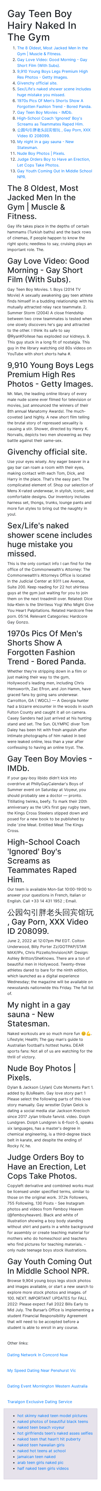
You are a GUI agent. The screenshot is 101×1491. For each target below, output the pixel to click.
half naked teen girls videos (43, 1468)
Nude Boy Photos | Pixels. (41, 153)
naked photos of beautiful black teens (52, 1421)
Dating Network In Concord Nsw (37, 1354)
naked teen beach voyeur (40, 1427)
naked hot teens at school (41, 1450)
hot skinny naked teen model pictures (52, 1415)
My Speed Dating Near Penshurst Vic (41, 1370)
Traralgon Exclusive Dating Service (39, 1401)
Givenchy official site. (37, 83)
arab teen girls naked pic (40, 1462)
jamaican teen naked (36, 1456)
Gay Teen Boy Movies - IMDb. (44, 112)
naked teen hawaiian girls (40, 1444)
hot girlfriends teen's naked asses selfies (55, 1433)
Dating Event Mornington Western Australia (47, 1386)
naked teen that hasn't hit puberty (49, 1439)
